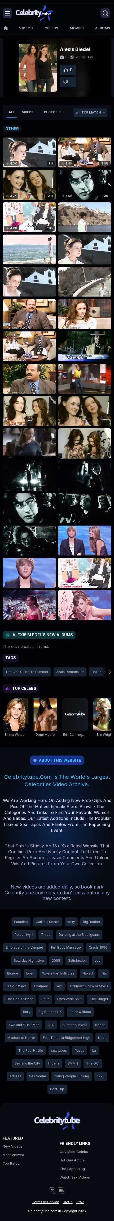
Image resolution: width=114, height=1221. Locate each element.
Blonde (12, 973)
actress (15, 1076)
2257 (80, 1202)
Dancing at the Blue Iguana (79, 935)
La (94, 1050)
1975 (100, 1076)
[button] (106, 671)
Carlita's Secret (47, 922)
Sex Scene (37, 1076)
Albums (102, 28)
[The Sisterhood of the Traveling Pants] (84, 217)
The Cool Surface (19, 999)
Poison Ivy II (24, 935)
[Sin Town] (29, 476)
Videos (26, 28)
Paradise (21, 922)
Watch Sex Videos (75, 1177)
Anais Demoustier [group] (70, 672)
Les (97, 960)
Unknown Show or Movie (89, 986)
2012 (51, 1025)
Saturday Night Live (29, 960)
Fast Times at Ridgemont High (66, 1038)
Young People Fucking (71, 1076)
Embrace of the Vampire (24, 947)
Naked (87, 973)
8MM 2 (73, 1063)
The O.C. (92, 1063)
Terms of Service (45, 1202)
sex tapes (59, 1050)
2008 (56, 960)
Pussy (79, 1050)
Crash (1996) (98, 947)
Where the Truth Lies (58, 973)
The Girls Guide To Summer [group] (26, 672)
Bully (26, 1012)
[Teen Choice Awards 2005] (84, 540)
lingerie (54, 1063)
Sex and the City (27, 1063)
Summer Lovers (75, 1025)
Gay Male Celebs (74, 1151)
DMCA (68, 1202)
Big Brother (91, 922)
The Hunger (99, 999)
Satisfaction (77, 960)
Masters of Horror (21, 1038)
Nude (102, 1038)
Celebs (51, 28)
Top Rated (11, 1163)
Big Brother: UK (50, 1012)
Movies (77, 28)
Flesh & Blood (80, 1012)
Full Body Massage (66, 947)
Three (46, 935)
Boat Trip (57, 1089)
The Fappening (72, 1169)
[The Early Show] (29, 314)
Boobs (100, 1025)
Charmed (41, 986)
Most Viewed (13, 1155)
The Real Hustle (30, 1050)
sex (59, 986)
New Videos (13, 1146)
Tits (104, 973)
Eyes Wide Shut (69, 999)
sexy (71, 922)
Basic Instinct (16, 986)
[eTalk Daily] (84, 379)
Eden (30, 973)
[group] (15, 718)
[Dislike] (68, 82)
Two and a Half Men (24, 1025)
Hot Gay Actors (72, 1160)
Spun (45, 999)
